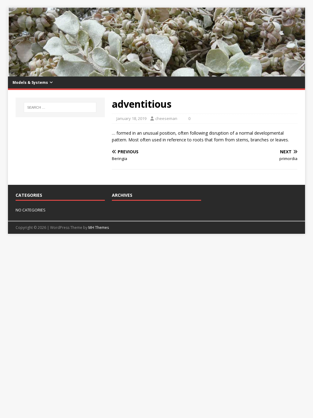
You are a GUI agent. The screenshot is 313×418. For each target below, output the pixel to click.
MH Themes (98, 227)
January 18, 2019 (131, 118)
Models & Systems (30, 82)
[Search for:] (60, 107)
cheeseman (166, 118)
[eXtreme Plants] (156, 73)
